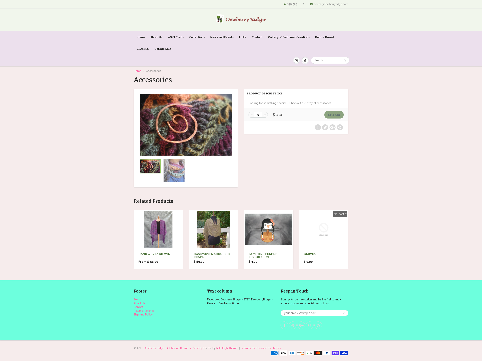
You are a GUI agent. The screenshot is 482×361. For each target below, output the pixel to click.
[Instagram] (250, 49)
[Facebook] (222, 49)
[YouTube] (259, 49)
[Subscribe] (256, 38)
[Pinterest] (231, 49)
